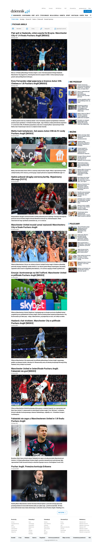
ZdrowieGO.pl (73, 8)
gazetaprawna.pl (82, 8)
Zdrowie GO (28, 19)
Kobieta (45, 522)
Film (45, 530)
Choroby (62, 528)
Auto (30, 522)
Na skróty (13, 519)
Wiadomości (31, 527)
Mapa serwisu (66, 537)
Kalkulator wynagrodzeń (84, 532)
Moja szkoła (46, 527)
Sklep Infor (13, 532)
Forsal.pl (13, 527)
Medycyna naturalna (65, 527)
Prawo (62, 522)
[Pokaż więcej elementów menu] (90, 15)
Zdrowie (30, 530)
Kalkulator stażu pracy (84, 525)
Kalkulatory (82, 519)
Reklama (27, 537)
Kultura (45, 533)
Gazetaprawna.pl (15, 523)
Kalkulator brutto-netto (84, 530)
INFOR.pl (44, 8)
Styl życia (63, 532)
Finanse (62, 523)
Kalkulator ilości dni (83, 523)
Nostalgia (22, 19)
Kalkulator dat (82, 522)
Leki (61, 525)
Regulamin (42, 537)
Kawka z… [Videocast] (37, 19)
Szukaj (89, 11)
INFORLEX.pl (58, 8)
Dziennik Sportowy (48, 19)
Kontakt (13, 537)
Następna (61, 512)
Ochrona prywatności (53, 537)
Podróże (30, 532)
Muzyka (46, 532)
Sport (30, 528)
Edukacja (46, 525)
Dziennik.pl (31, 519)
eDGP (12, 525)
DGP (65, 8)
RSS (90, 537)
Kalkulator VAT (82, 527)
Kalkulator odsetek (83, 528)
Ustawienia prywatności (79, 537)
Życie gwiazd (47, 528)
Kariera (34, 537)
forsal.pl (50, 8)
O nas (20, 537)
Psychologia (63, 530)
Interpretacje (14, 530)
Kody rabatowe (47, 523)
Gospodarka (31, 525)
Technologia (31, 523)
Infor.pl (12, 522)
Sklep (89, 8)
